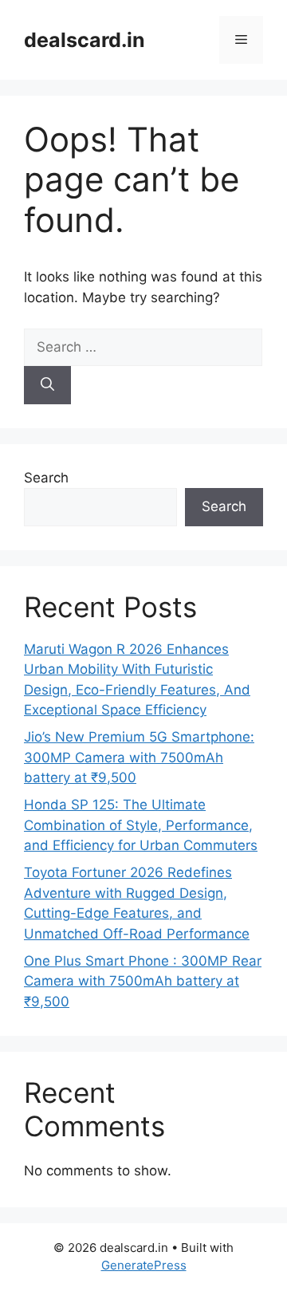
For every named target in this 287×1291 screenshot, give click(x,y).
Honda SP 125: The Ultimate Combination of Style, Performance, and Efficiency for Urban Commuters (141, 825)
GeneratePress (144, 1265)
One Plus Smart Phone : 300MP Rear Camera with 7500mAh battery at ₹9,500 (142, 981)
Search (46, 478)
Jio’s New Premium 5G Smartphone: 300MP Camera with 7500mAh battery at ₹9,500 (139, 757)
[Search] (47, 385)
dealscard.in (84, 40)
